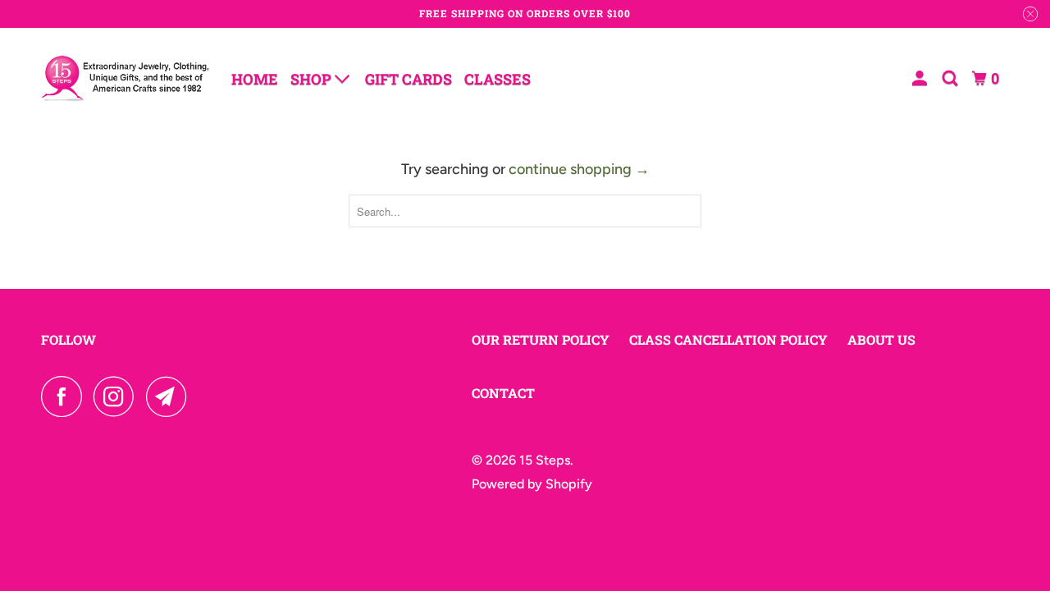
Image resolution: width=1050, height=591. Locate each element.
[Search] (951, 78)
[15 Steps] (125, 78)
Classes (497, 79)
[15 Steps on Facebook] (65, 396)
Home (254, 79)
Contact (503, 392)
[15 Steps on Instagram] (118, 396)
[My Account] (921, 78)
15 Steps (544, 460)
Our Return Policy (540, 339)
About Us (881, 339)
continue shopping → (579, 169)
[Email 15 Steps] (170, 396)
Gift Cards (408, 79)
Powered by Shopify (532, 484)
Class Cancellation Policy (728, 339)
